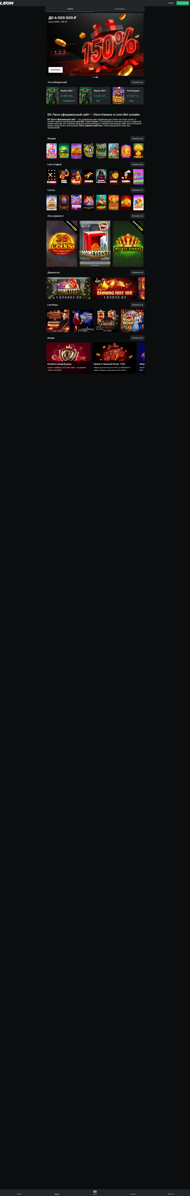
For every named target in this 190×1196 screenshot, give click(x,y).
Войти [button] (171, 3)
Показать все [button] (137, 82)
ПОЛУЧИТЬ (56, 70)
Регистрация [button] (182, 3)
